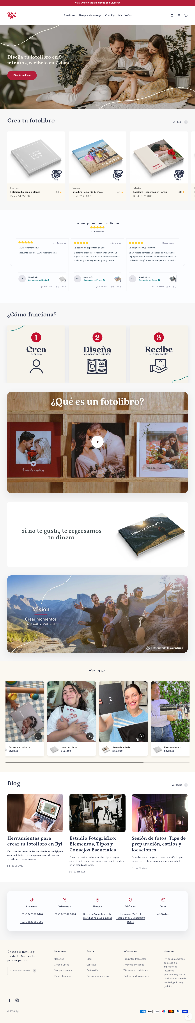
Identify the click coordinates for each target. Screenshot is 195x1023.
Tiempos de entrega (90, 15)
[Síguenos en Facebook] (9, 1000)
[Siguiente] (184, 265)
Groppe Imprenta (63, 970)
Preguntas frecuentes (135, 959)
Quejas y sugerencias (98, 976)
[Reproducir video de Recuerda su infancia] (38, 736)
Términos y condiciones (136, 970)
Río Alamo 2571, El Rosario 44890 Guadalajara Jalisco (130, 918)
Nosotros (59, 959)
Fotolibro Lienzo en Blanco (25, 192)
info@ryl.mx (163, 914)
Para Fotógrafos (62, 976)
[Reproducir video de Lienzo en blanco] (90, 736)
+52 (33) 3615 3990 (31, 922)
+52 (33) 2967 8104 (31, 914)
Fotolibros (69, 15)
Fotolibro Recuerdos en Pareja (150, 192)
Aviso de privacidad (134, 964)
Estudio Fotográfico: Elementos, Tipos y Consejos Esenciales (92, 844)
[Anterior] (11, 265)
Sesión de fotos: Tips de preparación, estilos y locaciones (159, 844)
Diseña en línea (22, 75)
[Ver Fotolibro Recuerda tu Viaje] (117, 278)
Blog (89, 959)
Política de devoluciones (136, 976)
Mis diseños (125, 15)
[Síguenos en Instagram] (17, 1000)
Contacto (91, 964)
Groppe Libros (61, 964)
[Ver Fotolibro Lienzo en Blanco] (62, 278)
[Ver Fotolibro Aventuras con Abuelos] (173, 278)
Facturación (92, 970)
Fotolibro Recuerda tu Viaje (87, 192)
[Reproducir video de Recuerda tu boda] (141, 736)
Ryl (17, 1011)
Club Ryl (110, 15)
